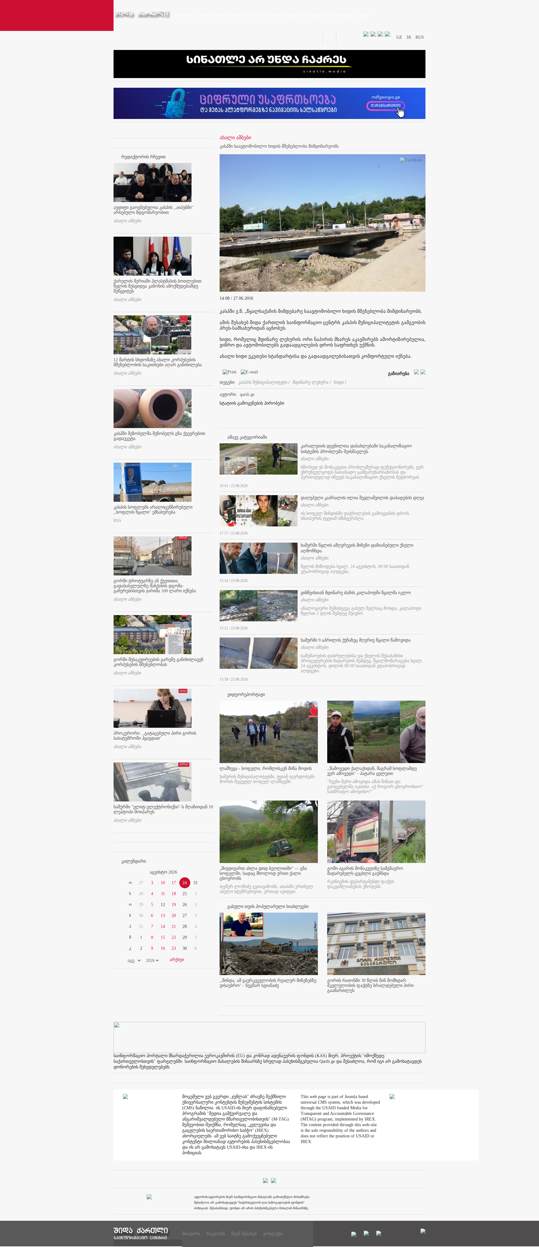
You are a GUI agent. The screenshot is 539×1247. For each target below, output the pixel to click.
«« (128, 872)
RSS (117, 520)
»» (198, 872)
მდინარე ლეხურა (310, 382)
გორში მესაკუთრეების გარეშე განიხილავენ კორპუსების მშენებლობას (158, 662)
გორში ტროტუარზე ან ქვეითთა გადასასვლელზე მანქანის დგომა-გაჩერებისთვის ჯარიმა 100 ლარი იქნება (155, 586)
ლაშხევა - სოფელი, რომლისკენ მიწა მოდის (266, 768)
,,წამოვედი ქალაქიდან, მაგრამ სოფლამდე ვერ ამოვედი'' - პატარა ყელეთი (372, 771)
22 (174, 937)
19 (174, 904)
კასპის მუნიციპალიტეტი (262, 382)
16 (163, 948)
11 (163, 893)
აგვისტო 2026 (163, 872)
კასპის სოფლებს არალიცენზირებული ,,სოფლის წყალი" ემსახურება (153, 510)
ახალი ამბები (127, 221)
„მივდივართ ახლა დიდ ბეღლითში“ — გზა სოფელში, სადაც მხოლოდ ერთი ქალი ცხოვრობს (263, 873)
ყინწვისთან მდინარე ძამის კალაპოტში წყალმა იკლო (356, 592)
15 (163, 937)
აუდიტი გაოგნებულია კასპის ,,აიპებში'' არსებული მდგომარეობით (153, 210)
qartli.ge (247, 394)
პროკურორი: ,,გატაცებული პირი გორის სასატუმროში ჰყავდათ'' (155, 736)
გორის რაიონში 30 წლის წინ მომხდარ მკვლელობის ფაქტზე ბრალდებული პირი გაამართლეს (370, 985)
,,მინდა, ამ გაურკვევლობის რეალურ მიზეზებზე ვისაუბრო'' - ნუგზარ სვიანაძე (268, 983)
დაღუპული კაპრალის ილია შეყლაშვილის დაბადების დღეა (362, 497)
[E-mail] (248, 373)
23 (174, 948)
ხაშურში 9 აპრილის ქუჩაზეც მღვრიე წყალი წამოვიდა (355, 640)
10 (163, 882)
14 (163, 926)
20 (174, 915)
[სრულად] (423, 484)
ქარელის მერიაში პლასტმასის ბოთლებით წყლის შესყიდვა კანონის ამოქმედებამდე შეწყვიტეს (158, 286)
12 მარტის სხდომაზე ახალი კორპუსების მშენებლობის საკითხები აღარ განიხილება (158, 362)
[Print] (228, 373)
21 (174, 926)
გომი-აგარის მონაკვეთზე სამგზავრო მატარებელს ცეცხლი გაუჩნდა (365, 871)
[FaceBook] (411, 161)
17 (174, 882)
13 (163, 915)
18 (174, 893)
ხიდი (339, 382)
